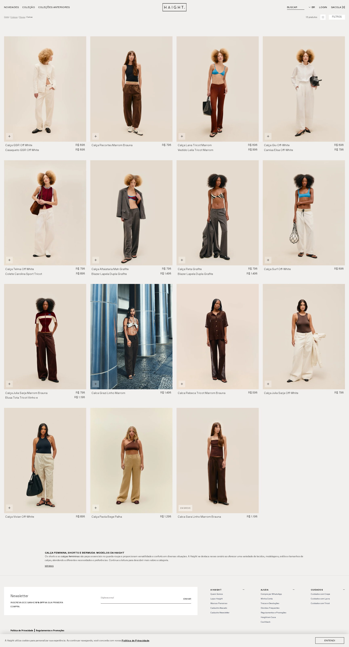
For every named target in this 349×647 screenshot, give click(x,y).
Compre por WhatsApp (271, 594)
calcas (30, 17)
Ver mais (49, 566)
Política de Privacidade (135, 640)
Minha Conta (267, 598)
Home (6, 17)
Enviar (187, 599)
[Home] (175, 7)
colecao (14, 17)
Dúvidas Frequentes (270, 608)
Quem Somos (216, 594)
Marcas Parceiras (218, 603)
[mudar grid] (323, 17)
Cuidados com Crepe (320, 594)
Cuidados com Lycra (320, 598)
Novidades (11, 7)
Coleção (28, 7)
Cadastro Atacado (218, 608)
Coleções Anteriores (54, 7)
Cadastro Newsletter (219, 612)
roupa (22, 17)
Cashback (265, 622)
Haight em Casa (268, 617)
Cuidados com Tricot (320, 603)
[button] (81, 89)
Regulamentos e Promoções (50, 630)
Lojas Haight (216, 598)
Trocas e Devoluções (270, 603)
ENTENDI (329, 640)
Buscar (292, 7)
